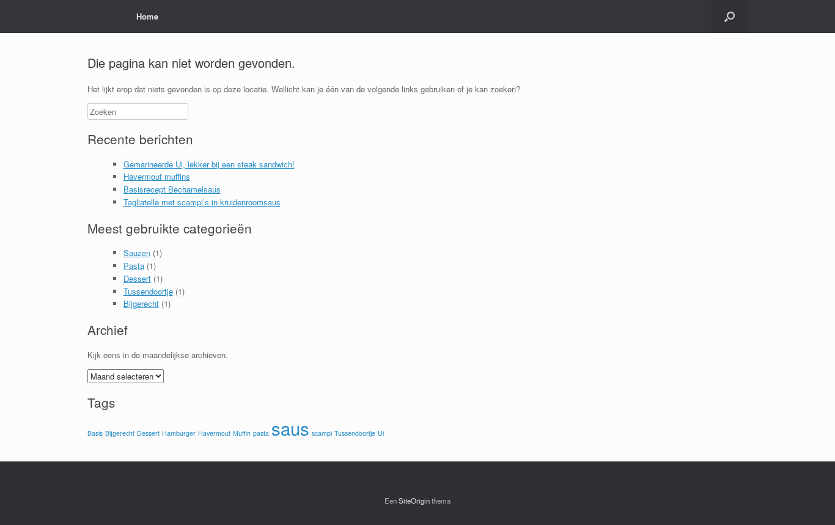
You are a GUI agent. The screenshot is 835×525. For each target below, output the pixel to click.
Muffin (242, 433)
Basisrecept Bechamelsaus (172, 189)
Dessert (137, 278)
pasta (261, 433)
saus (290, 428)
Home (147, 16)
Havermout (214, 433)
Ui (381, 433)
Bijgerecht (141, 303)
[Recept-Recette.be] (96, 16)
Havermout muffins (156, 176)
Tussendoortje (148, 291)
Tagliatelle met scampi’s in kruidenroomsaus (202, 202)
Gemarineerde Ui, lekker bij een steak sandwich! (209, 164)
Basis (95, 433)
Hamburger (179, 433)
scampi (322, 433)
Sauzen (136, 253)
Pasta (133, 265)
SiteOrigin (414, 500)
